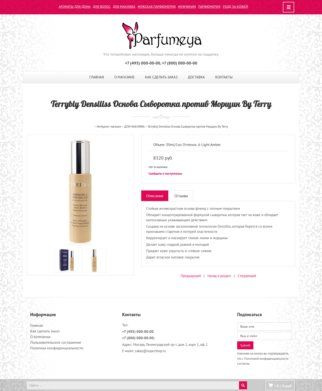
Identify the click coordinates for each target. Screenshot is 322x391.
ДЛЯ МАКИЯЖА (124, 6)
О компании (40, 336)
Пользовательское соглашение (55, 342)
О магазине (124, 77)
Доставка (196, 77)
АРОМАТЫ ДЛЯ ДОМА (75, 6)
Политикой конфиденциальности (266, 359)
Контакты (224, 77)
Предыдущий (191, 276)
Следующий (247, 276)
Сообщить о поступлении (165, 174)
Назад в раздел (219, 276)
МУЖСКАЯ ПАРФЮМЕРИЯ (157, 6)
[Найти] (243, 385)
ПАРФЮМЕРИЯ (209, 6)
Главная (96, 77)
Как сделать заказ (161, 77)
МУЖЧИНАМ (187, 6)
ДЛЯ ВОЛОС (102, 6)
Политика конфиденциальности (56, 348)
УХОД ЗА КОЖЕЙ (235, 6)
